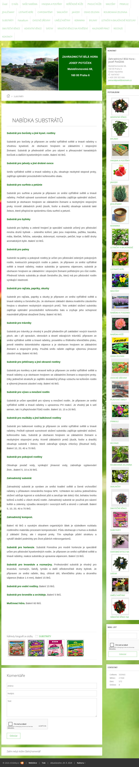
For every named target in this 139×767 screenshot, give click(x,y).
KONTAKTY (7, 36)
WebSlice (33, 763)
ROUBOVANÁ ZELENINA (115, 12)
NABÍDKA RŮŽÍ (116, 334)
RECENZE (118, 28)
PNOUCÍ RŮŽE (95, 4)
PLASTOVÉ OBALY (118, 399)
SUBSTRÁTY (7, 20)
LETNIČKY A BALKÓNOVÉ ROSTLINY (118, 20)
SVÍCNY (49, 28)
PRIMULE (124, 4)
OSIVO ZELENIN (91, 12)
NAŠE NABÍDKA (29, 4)
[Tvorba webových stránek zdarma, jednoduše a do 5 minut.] (22, 763)
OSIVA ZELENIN (117, 356)
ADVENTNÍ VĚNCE (33, 28)
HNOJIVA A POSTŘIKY (52, 4)
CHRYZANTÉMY (45, 12)
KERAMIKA (80, 20)
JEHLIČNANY (8, 12)
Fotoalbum (23, 20)
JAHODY (76, 12)
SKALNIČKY (62, 12)
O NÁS (15, 4)
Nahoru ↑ (81, 763)
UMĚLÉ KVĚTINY (62, 20)
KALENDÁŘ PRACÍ (100, 28)
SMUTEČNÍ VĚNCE (11, 28)
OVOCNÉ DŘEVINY (41, 20)
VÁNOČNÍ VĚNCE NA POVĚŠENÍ (72, 28)
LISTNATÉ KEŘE (26, 12)
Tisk (43, 763)
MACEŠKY (110, 4)
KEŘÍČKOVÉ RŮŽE (74, 4)
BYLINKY (93, 20)
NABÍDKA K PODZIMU (120, 312)
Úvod (4, 4)
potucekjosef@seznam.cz (120, 80)
